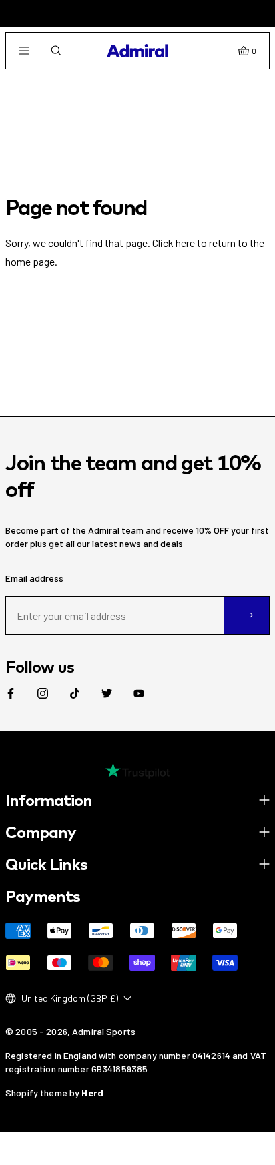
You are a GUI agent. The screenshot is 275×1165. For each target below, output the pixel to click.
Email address (34, 578)
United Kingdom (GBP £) (69, 998)
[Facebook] (10, 693)
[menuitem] (10, 693)
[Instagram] (42, 693)
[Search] (56, 50)
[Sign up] (246, 615)
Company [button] (40, 832)
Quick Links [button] (46, 864)
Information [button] (48, 800)
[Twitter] (106, 693)
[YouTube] (138, 693)
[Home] (137, 50)
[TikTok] (74, 693)
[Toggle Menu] (24, 50)
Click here (173, 242)
